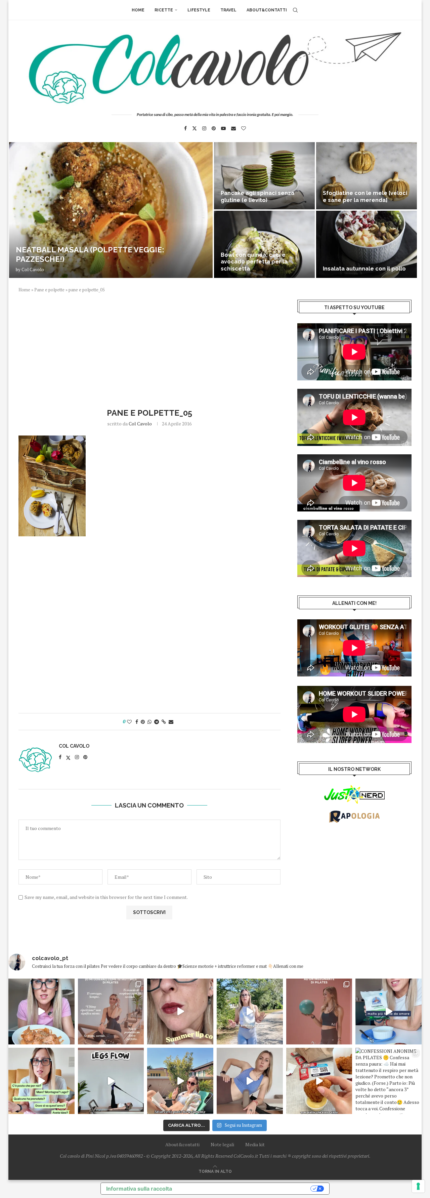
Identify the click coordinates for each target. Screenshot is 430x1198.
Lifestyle (198, 10)
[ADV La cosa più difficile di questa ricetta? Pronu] (388, 1012)
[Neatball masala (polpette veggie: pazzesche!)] (111, 210)
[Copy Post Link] (164, 721)
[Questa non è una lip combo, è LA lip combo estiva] (180, 1012)
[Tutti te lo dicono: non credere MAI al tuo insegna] (319, 1012)
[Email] (233, 128)
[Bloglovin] (243, 128)
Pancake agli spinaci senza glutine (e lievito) (257, 196)
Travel (228, 10)
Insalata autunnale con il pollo (364, 268)
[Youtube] (223, 128)
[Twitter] (194, 128)
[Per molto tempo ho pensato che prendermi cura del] (250, 1012)
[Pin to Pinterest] (143, 721)
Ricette (164, 10)
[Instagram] (204, 128)
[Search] (295, 10)
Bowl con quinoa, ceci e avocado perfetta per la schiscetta (254, 262)
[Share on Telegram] (156, 721)
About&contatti (267, 10)
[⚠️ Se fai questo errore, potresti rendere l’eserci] (250, 1081)
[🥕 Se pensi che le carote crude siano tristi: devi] (41, 1012)
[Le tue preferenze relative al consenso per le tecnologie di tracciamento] (418, 1186)
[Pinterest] (214, 128)
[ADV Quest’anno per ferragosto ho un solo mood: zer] (41, 1081)
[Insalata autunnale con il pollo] (366, 244)
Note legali (222, 1144)
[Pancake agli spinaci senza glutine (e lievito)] (264, 175)
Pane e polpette (49, 290)
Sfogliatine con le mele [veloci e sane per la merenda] (365, 196)
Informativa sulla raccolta (139, 1188)
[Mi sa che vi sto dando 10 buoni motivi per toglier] (111, 1012)
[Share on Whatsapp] (149, 721)
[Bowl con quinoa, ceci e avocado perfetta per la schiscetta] (264, 244)
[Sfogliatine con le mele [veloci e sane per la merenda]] (366, 175)
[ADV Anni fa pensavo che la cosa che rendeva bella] (319, 1081)
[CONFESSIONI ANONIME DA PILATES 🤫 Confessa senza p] (388, 1081)
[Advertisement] (149, 349)
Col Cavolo (33, 269)
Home (138, 10)
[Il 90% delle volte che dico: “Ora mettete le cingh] (111, 1081)
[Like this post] (129, 721)
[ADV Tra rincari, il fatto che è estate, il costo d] (180, 1081)
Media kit (255, 1144)
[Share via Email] (171, 721)
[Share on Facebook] (136, 721)
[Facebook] (185, 128)
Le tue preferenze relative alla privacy (244, 1188)
